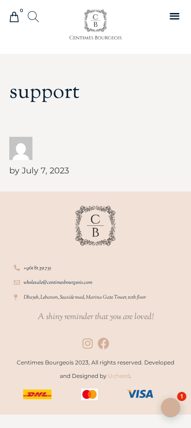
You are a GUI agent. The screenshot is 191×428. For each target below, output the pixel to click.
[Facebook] (104, 343)
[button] (34, 17)
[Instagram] (87, 343)
